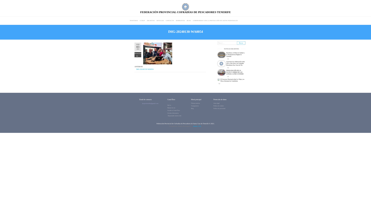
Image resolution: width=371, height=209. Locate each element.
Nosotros (134, 20)
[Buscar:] (231, 43)
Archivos (151, 20)
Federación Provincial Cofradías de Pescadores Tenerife (185, 12)
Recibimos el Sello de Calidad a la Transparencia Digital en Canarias (235, 54)
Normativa (180, 20)
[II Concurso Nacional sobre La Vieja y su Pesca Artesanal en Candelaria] (219, 79)
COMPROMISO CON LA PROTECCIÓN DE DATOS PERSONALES (215, 20)
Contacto (170, 20)
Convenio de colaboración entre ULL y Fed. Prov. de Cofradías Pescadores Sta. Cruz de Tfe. (235, 63)
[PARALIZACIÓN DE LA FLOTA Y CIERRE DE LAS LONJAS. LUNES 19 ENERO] (221, 72)
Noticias (160, 20)
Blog (189, 20)
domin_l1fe (197, 126)
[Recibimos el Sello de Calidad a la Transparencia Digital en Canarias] (221, 54)
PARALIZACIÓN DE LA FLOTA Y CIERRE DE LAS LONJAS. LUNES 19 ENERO (235, 72)
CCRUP (142, 20)
